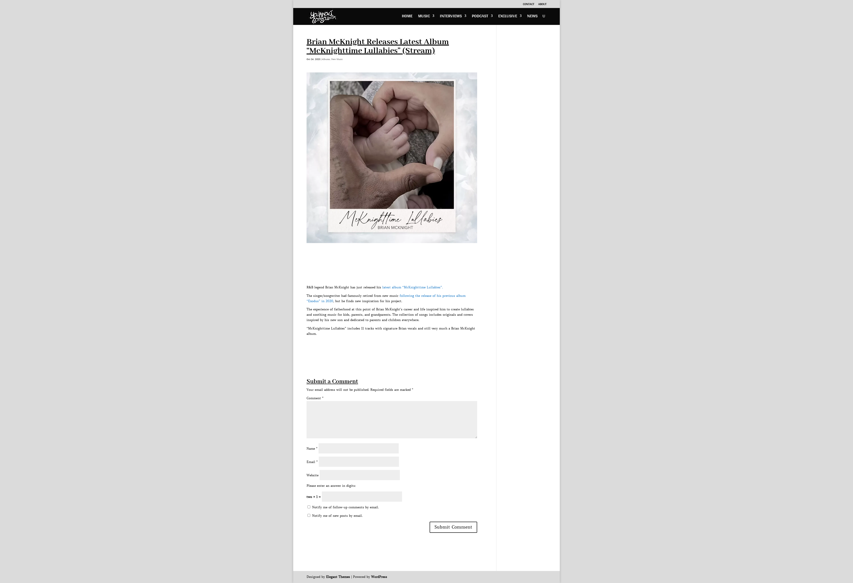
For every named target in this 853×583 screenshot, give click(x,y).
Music (424, 17)
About (542, 4)
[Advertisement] (387, 346)
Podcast (480, 17)
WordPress (379, 577)
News (532, 17)
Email (312, 462)
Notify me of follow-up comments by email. (345, 507)
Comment (315, 398)
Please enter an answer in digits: (331, 486)
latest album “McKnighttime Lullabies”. (412, 287)
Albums (326, 59)
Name (312, 449)
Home (407, 17)
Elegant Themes (338, 577)
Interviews (451, 17)
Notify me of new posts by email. (337, 516)
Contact (528, 4)
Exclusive (507, 17)
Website (313, 475)
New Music (337, 59)
